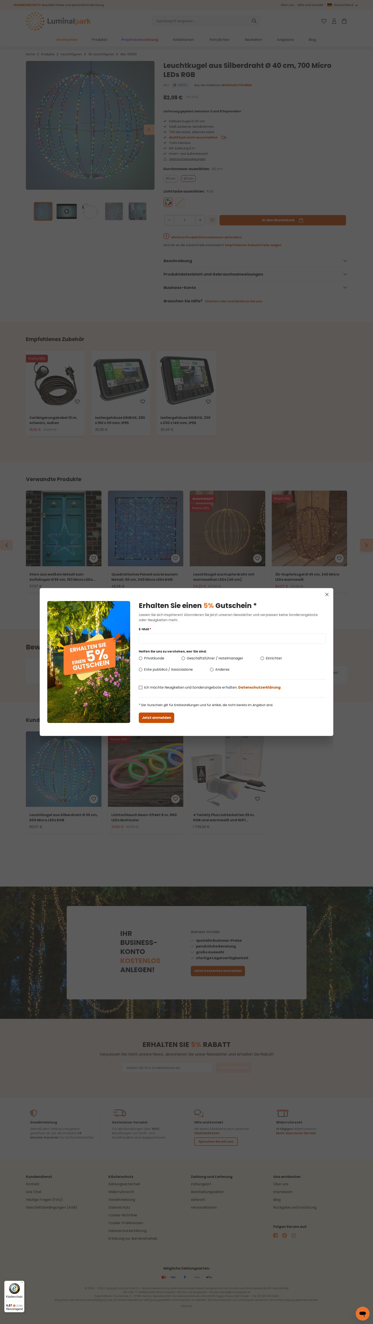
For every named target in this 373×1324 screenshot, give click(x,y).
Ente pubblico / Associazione (168, 669)
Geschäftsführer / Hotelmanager (215, 658)
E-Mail (145, 629)
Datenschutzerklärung (259, 687)
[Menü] (21, 1283)
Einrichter (274, 658)
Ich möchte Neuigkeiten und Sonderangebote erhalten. (212, 687)
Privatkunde (154, 658)
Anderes (222, 669)
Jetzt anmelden (156, 717)
